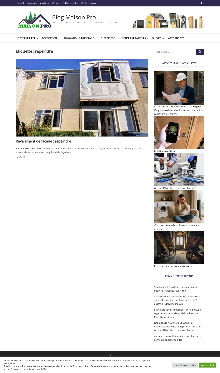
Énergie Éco (107, 38)
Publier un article (70, 3)
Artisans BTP (176, 38)
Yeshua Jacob (161, 286)
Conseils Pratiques (134, 38)
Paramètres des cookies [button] (185, 365)
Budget (156, 38)
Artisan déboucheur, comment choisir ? (174, 188)
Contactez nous (88, 3)
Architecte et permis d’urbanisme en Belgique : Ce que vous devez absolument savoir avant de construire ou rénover (178, 110)
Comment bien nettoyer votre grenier (174, 265)
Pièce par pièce (26, 38)
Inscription (44, 3)
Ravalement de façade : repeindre (43, 141)
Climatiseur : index (164, 317)
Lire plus (24, 157)
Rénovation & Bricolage (78, 38)
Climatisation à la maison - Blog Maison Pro (177, 296)
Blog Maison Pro (74, 17)
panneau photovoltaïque (167, 336)
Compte (56, 3)
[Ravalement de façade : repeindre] (82, 98)
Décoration (49, 38)
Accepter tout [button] (207, 365)
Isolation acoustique (165, 151)
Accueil (20, 3)
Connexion (32, 3)
